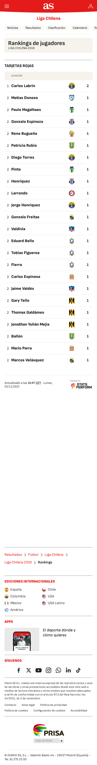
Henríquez (20, 181)
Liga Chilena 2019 (18, 562)
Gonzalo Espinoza (27, 121)
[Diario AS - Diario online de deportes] (48, 6)
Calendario (80, 28)
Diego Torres (22, 157)
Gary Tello (20, 300)
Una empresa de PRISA (48, 730)
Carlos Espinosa (25, 276)
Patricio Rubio (24, 145)
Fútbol (33, 555)
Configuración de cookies (49, 710)
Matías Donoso (24, 97)
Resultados (33, 28)
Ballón (17, 336)
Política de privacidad (53, 705)
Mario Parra (21, 348)
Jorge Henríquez (25, 205)
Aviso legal (28, 705)
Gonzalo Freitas (25, 217)
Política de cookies (16, 710)
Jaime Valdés (22, 288)
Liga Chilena (48, 18)
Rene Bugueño (24, 133)
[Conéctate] (90, 6)
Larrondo (19, 193)
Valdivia (18, 229)
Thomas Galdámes (27, 312)
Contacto (10, 705)
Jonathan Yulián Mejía (30, 324)
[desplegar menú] (7, 6)
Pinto (16, 169)
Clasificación (56, 28)
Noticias (12, 28)
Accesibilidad (79, 710)
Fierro (16, 264)
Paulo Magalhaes (26, 109)
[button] (49, 741)
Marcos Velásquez (27, 360)
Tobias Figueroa (25, 252)
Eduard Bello (22, 240)
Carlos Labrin (23, 85)
